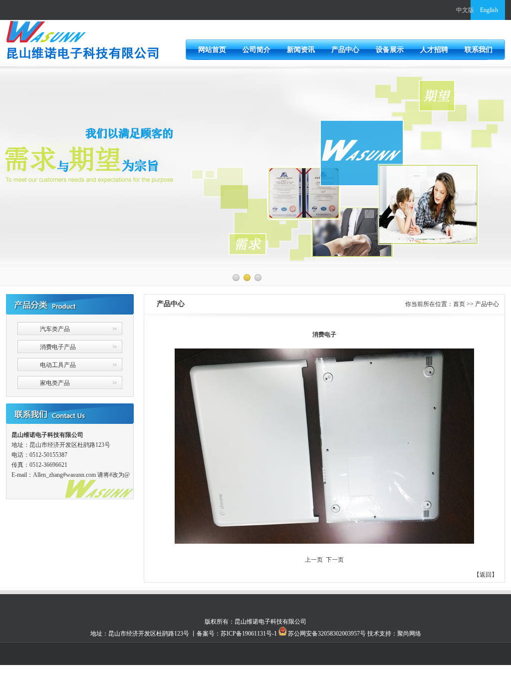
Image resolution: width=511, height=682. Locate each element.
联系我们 (479, 49)
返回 (486, 574)
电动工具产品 (58, 364)
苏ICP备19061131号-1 (249, 633)
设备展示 (390, 49)
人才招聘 (434, 49)
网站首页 (212, 49)
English (489, 9)
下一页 (335, 559)
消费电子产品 (58, 346)
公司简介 (256, 49)
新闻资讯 (301, 49)
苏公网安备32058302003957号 (326, 633)
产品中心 (345, 49)
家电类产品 (55, 382)
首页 (459, 304)
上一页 (314, 559)
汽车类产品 (55, 329)
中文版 (465, 9)
